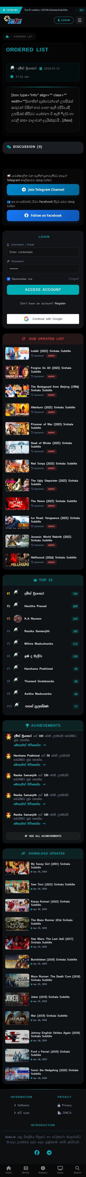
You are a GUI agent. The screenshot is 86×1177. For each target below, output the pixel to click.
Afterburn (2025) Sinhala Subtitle (53, 407)
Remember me (22, 279)
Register (60, 303)
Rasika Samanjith (26, 775)
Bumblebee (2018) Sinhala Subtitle (54, 959)
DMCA (67, 1113)
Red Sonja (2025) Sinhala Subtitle (54, 463)
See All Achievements (45, 836)
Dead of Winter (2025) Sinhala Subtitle (51, 444)
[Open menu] (79, 20)
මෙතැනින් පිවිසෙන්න (28, 745)
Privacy (67, 1105)
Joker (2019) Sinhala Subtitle (50, 997)
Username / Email (22, 244)
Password (16, 261)
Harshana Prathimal (27, 755)
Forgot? (74, 279)
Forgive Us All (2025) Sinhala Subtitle (51, 369)
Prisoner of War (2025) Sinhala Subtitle (52, 426)
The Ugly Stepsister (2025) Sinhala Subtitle (54, 482)
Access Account (43, 289)
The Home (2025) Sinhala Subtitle (54, 501)
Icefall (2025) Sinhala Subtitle (51, 351)
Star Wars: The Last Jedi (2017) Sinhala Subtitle (52, 940)
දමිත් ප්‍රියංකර (23, 736)
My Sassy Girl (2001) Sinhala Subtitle (50, 865)
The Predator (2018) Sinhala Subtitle (41, 9)
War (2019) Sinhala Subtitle (49, 1016)
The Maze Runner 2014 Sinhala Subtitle (51, 922)
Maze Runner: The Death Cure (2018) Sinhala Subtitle (55, 978)
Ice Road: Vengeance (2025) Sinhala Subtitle (55, 519)
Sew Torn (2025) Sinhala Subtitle (53, 884)
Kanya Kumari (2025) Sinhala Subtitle (50, 903)
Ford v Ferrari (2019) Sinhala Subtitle (50, 1053)
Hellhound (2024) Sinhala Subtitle (53, 557)
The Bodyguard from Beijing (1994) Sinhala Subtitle (55, 388)
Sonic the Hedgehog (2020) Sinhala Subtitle (54, 1072)
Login (65, 20)
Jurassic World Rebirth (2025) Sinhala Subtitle (51, 538)
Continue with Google (46, 319)
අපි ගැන (23, 1113)
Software (23, 1105)
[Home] (7, 36)
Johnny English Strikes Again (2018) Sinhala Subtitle (55, 1034)
